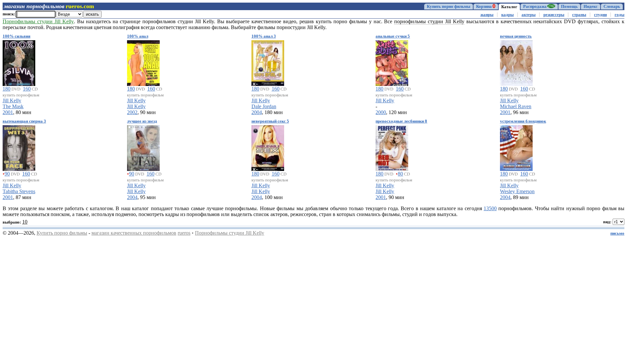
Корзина (485, 6)
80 (400, 173)
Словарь (611, 6)
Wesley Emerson (517, 191)
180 (6, 89)
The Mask (13, 106)
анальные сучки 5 (393, 36)
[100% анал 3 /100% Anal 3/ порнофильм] (267, 62)
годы (619, 14)
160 (27, 89)
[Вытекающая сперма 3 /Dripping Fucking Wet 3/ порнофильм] (19, 147)
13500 (490, 208)
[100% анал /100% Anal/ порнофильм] (143, 62)
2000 (381, 112)
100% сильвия (16, 36)
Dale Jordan (263, 106)
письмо (617, 233)
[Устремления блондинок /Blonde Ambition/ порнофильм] (516, 147)
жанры (486, 14)
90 (7, 173)
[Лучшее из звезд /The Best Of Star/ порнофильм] (143, 147)
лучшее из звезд (142, 121)
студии (600, 14)
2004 (256, 112)
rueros (184, 233)
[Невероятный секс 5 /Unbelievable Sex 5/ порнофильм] (267, 147)
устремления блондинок (523, 121)
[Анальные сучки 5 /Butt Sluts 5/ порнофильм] (392, 62)
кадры (507, 14)
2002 (132, 112)
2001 (8, 112)
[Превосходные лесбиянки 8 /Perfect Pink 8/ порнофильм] (392, 147)
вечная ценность (516, 36)
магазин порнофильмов (34, 6)
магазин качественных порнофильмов (133, 233)
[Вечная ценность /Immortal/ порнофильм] (516, 62)
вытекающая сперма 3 (24, 121)
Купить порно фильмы (448, 6)
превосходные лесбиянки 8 (401, 121)
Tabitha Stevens (19, 191)
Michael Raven (515, 106)
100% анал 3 (263, 36)
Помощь (569, 6)
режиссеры (553, 14)
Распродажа (539, 6)
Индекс (591, 6)
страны (579, 14)
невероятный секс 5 (270, 121)
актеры (529, 14)
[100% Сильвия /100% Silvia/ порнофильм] (19, 62)
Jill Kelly (12, 100)
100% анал (137, 36)
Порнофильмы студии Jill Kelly (229, 233)
